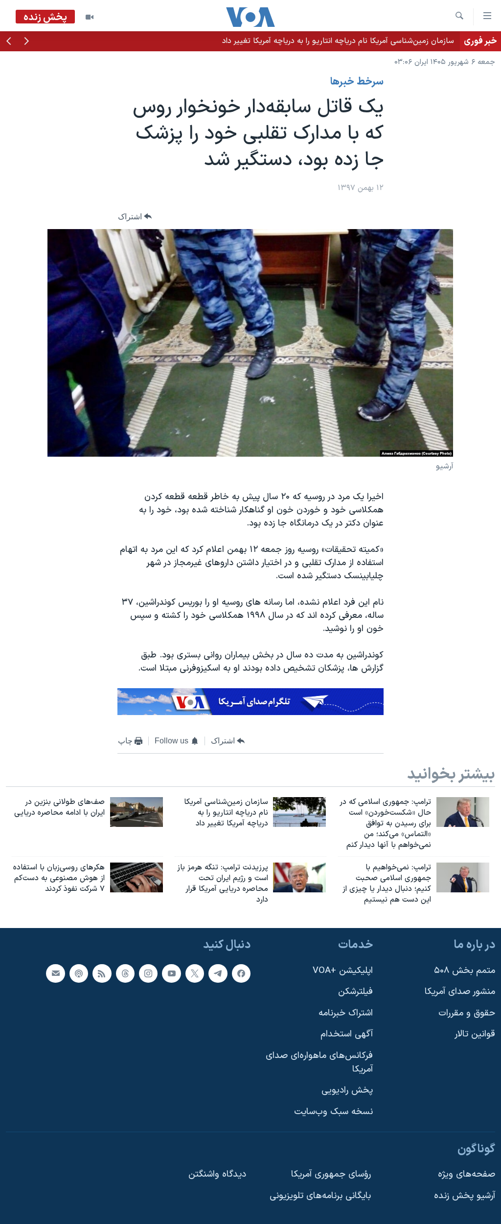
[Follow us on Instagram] (148, 973)
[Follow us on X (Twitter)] (194, 973)
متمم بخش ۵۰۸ (464, 970)
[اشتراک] (55, 973)
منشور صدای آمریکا (460, 991)
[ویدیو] (89, 17)
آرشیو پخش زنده (464, 1195)
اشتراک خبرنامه (346, 1013)
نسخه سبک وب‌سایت (333, 1111)
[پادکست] (78, 973)
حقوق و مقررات (466, 1013)
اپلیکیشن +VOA (343, 970)
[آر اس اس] (101, 973)
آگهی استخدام (346, 1034)
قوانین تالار (475, 1034)
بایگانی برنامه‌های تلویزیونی (320, 1195)
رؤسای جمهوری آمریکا (331, 1174)
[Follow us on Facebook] (241, 973)
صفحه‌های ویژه (466, 1174)
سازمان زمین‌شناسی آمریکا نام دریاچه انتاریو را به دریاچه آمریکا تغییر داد (338, 41)
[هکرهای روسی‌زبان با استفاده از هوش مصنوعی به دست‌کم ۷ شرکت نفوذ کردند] (136, 877)
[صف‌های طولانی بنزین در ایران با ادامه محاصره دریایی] (136, 812)
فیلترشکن (355, 991)
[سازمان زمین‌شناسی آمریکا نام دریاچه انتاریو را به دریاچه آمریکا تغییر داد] (299, 812)
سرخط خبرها (357, 82)
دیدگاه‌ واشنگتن (217, 1174)
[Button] (135, 216)
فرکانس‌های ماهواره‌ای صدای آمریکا (319, 1062)
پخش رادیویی (347, 1090)
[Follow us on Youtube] (171, 973)
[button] (26, 42)
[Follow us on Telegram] (217, 973)
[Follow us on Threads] (125, 973)
